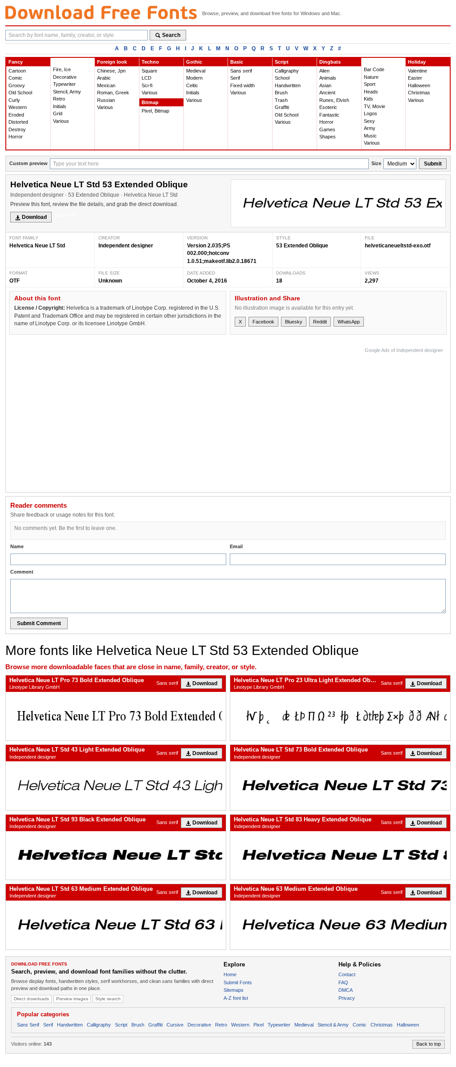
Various (61, 121)
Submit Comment (39, 623)
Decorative (65, 77)
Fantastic (329, 114)
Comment (21, 571)
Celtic (192, 85)
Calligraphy (287, 70)
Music (370, 135)
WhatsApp (349, 321)
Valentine (417, 70)
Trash (281, 100)
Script (282, 62)
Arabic (104, 78)
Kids (368, 98)
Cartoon (17, 70)
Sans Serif (28, 1024)
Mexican (106, 85)
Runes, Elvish (334, 100)
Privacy (346, 998)
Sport (369, 84)
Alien (324, 70)
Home (230, 974)
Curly (14, 100)
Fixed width (242, 85)
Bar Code (374, 69)
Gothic (194, 62)
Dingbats (330, 62)
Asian (325, 85)
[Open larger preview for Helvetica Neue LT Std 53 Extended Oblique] (338, 203)
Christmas (419, 92)
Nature (371, 77)
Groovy (16, 85)
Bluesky (293, 321)
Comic (15, 78)
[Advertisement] (281, 418)
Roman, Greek (113, 92)
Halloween (419, 85)
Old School (20, 92)
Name (17, 546)
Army (369, 128)
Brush (281, 92)
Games (327, 129)
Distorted (18, 122)
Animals (327, 78)
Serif (235, 78)
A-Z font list (236, 998)
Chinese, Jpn (111, 70)
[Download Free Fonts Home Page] (101, 12)
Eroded (16, 114)
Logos (370, 113)
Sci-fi (147, 85)
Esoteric (328, 107)
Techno (150, 62)
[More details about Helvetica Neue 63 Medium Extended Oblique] (340, 925)
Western (17, 107)
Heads (371, 91)
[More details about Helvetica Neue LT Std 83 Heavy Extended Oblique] (340, 855)
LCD (146, 78)
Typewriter (64, 84)
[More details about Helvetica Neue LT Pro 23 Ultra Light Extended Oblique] (340, 716)
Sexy (369, 121)
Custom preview (28, 163)
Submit (433, 164)
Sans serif (241, 70)
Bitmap (150, 102)
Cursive (175, 1024)
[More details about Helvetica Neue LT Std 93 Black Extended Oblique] (116, 855)
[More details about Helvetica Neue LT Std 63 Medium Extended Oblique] (116, 925)
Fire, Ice (62, 69)
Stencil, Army (67, 91)
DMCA (345, 990)
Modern (194, 78)
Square (149, 70)
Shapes (327, 136)
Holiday (417, 62)
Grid (57, 113)
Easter (415, 78)
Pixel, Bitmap (155, 110)
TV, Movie (374, 106)
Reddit (320, 321)
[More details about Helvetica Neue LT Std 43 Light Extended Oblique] (116, 785)
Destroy (17, 129)
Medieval (195, 70)
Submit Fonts (238, 982)
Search (171, 35)
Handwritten (288, 85)
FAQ (343, 982)
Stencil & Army (333, 1024)
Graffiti (282, 107)
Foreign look (112, 62)
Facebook (263, 321)
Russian (106, 100)
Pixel (258, 1024)
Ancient (327, 92)
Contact (346, 974)
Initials (59, 106)
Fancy (15, 62)
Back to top (428, 1044)
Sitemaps (234, 990)
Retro (59, 98)
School (282, 78)
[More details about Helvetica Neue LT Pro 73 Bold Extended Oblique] (116, 716)
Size (376, 163)
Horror (15, 136)
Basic (236, 62)
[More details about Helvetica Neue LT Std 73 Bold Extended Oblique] (340, 785)
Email (236, 546)
